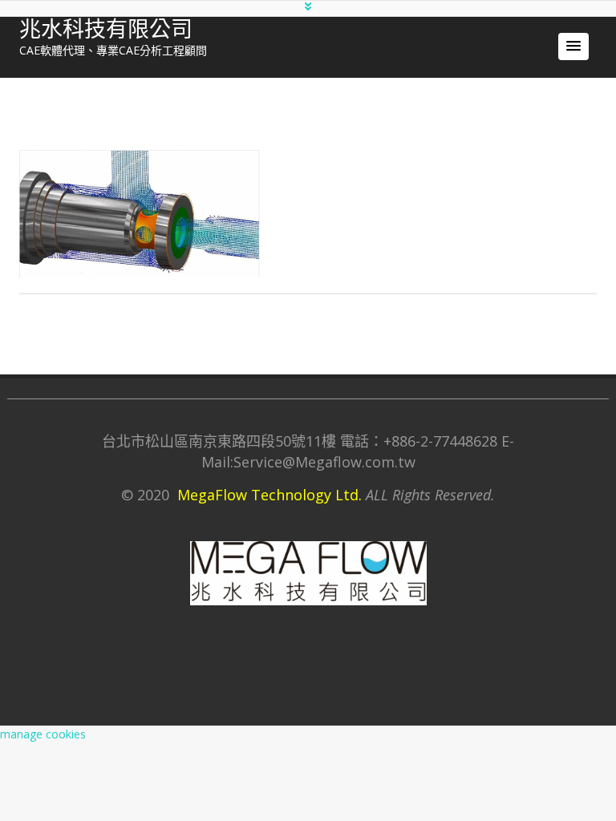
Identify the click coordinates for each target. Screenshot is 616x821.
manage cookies (43, 734)
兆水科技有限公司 (105, 30)
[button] (573, 46)
